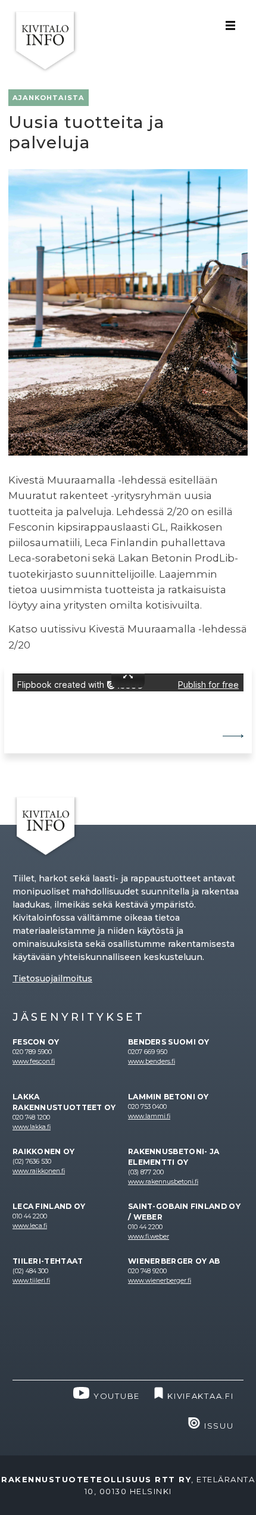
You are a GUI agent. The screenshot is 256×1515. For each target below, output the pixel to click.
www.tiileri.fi (31, 1281)
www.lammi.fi (149, 1116)
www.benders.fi (151, 1061)
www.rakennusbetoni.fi (163, 1182)
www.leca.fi (30, 1226)
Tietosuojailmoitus (52, 978)
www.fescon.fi (34, 1061)
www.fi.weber (148, 1236)
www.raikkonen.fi (39, 1171)
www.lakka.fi (32, 1127)
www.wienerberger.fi (159, 1281)
